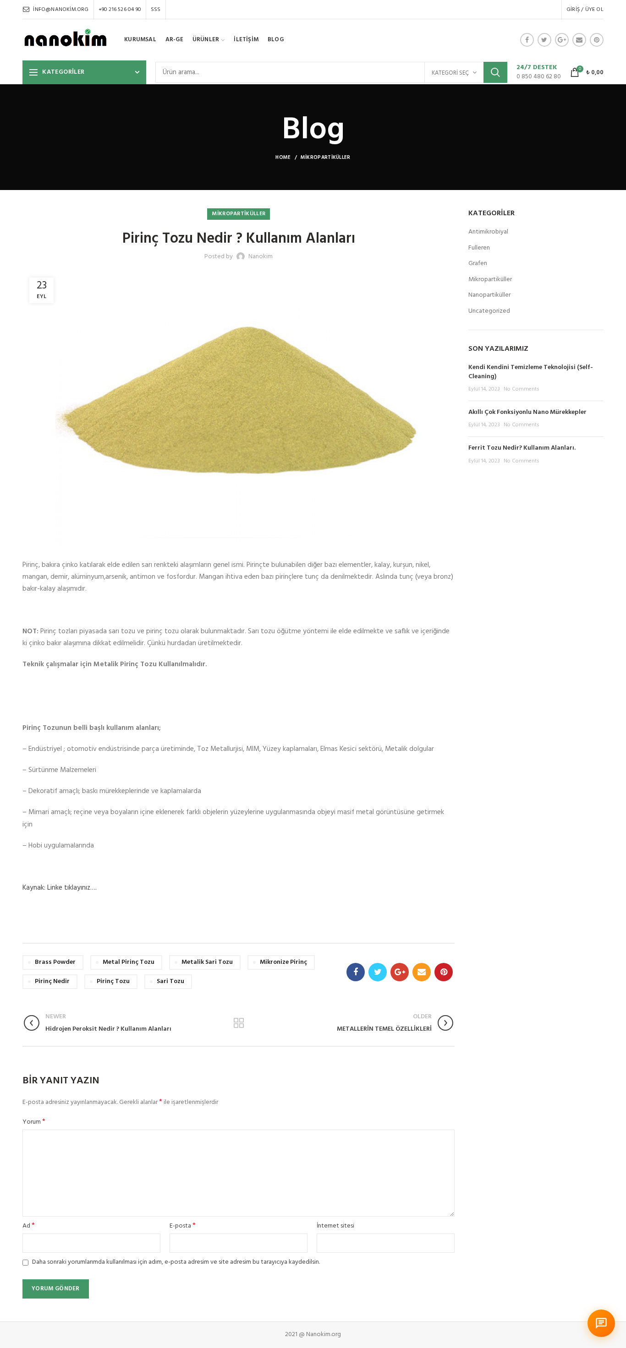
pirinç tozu (113, 981)
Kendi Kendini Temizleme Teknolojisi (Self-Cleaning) (530, 372)
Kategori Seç (450, 73)
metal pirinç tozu (128, 962)
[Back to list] (239, 1023)
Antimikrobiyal (488, 232)
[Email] (579, 40)
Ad (28, 1226)
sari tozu (170, 981)
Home (283, 157)
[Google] (562, 40)
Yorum (33, 1122)
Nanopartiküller (489, 295)
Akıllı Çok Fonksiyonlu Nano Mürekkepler (527, 412)
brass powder (55, 962)
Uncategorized (489, 311)
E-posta (183, 1226)
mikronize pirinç (283, 962)
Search (495, 72)
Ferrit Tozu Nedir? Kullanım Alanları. (522, 448)
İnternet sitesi (335, 1226)
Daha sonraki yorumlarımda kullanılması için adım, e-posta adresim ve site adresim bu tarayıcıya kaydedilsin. (176, 1262)
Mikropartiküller (326, 157)
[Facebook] (527, 40)
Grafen (477, 263)
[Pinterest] (597, 40)
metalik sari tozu (207, 962)
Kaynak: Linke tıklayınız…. (59, 887)
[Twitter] (544, 40)
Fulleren (479, 248)
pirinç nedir (52, 981)
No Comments (521, 389)
